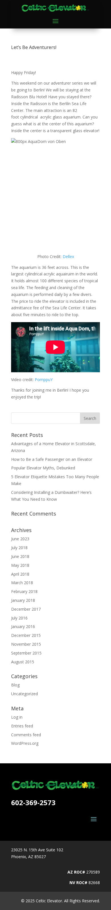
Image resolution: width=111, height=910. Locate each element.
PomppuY (44, 379)
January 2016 (23, 626)
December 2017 (26, 609)
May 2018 (20, 565)
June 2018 (20, 556)
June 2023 (20, 538)
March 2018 (22, 582)
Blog (15, 685)
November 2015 (26, 644)
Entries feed (22, 726)
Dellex (68, 256)
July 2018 (19, 547)
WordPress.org (24, 743)
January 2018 (23, 600)
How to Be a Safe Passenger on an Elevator (51, 459)
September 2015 (26, 653)
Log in (16, 717)
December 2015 (26, 635)
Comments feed (26, 734)
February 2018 (24, 591)
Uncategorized (24, 693)
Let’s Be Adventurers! (33, 47)
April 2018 (20, 574)
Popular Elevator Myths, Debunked (43, 468)
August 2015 (22, 661)
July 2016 (19, 618)
